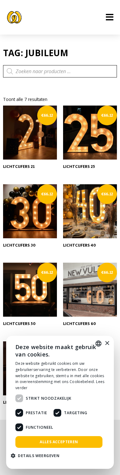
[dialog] (60, 402)
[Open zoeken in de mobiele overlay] (60, 71)
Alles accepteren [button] (59, 441)
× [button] (107, 343)
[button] (37, 456)
